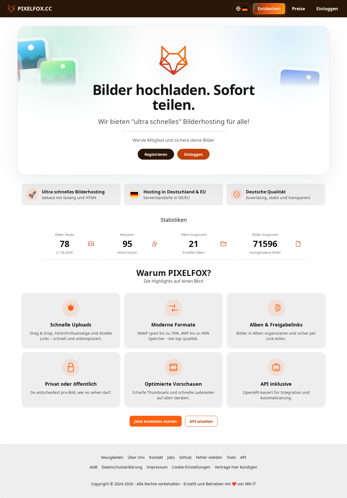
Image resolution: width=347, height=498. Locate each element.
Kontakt (156, 457)
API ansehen (201, 421)
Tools (231, 457)
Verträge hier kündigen (236, 467)
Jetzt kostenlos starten (155, 421)
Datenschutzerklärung (122, 467)
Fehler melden (209, 457)
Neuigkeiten (112, 457)
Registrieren (155, 154)
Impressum (157, 467)
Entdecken (269, 9)
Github (185, 457)
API (243, 457)
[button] (241, 8)
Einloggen (327, 9)
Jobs (171, 457)
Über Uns (136, 457)
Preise (298, 9)
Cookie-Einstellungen (191, 467)
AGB (93, 467)
